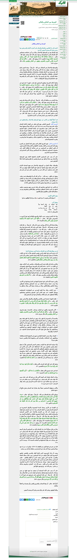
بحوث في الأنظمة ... (62, 29)
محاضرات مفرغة (62, 46)
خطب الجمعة (63, 52)
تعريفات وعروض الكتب (62, 18)
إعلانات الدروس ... (62, 49)
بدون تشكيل (39, 37)
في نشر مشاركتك (16, 18)
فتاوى (64, 33)
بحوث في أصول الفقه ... (62, 23)
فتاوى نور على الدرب (62, 55)
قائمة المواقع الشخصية (62, 57)
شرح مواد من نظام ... (62, 40)
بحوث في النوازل (62, 27)
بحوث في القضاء (62, 21)
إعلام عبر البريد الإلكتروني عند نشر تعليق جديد (43, 509)
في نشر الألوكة (16, 20)
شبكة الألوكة (41, 16)
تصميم (64, 51)
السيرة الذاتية (62, 16)
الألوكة (31, 551)
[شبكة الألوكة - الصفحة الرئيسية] (49, 2)
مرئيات (64, 37)
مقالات (64, 31)
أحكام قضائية (62, 38)
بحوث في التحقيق (62, 25)
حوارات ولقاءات (62, 47)
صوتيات (64, 35)
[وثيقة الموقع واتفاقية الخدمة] (38, 2)
